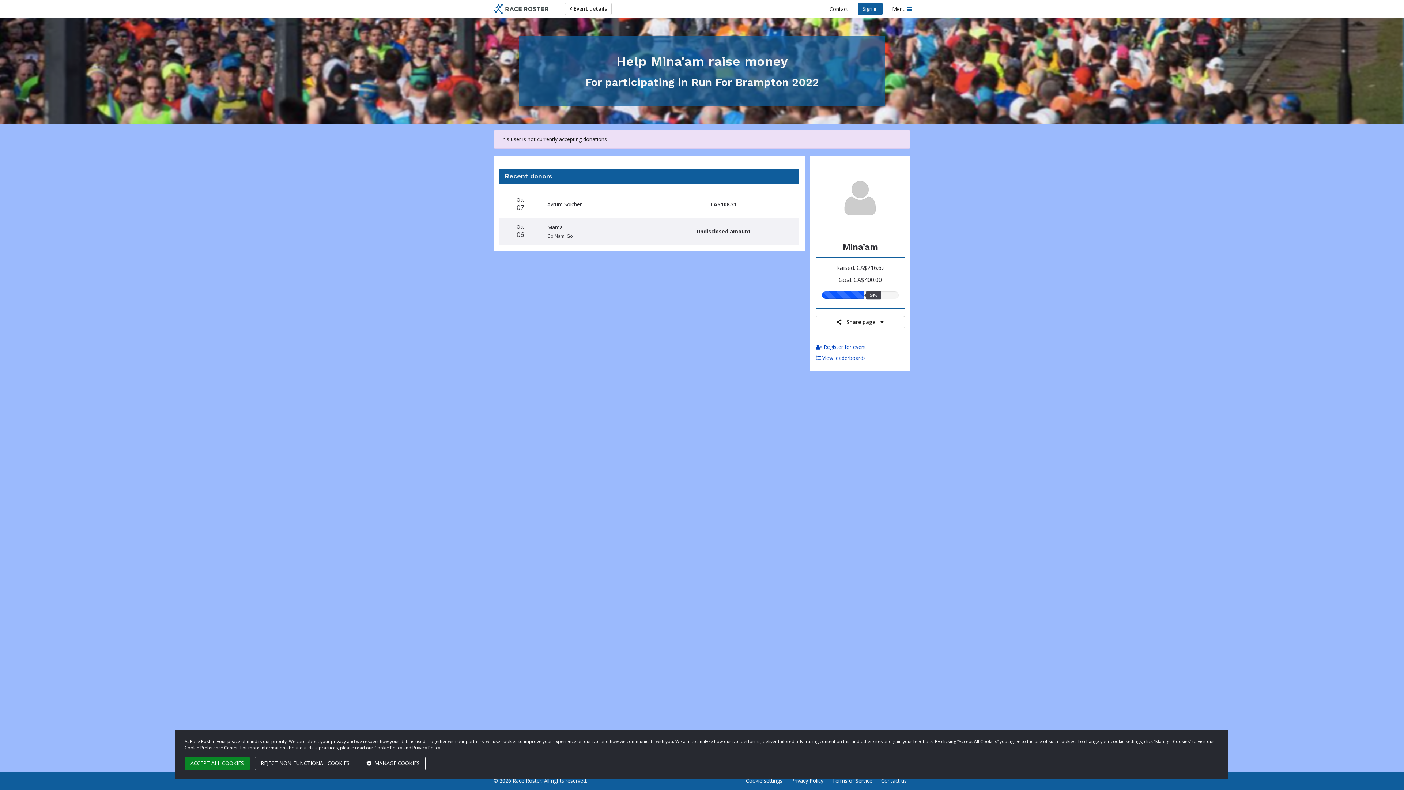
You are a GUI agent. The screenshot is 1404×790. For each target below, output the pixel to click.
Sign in (870, 8)
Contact (839, 8)
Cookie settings (764, 780)
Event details (589, 8)
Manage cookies (396, 763)
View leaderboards (843, 357)
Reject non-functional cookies (305, 763)
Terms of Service (852, 780)
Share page (861, 322)
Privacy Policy (807, 780)
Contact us (894, 780)
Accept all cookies (217, 763)
